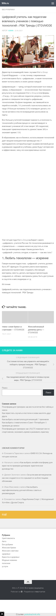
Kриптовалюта (8, 538)
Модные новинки (9, 560)
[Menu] (52, 3)
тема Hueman (40, 592)
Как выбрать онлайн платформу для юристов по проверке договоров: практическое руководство (27, 465)
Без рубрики (8, 9)
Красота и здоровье (10, 557)
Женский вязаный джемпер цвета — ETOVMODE (36, 330)
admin (10, 31)
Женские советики (10, 551)
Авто (4, 541)
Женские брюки (9, 547)
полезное (6, 563)
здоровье (6, 554)
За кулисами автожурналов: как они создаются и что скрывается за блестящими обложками (27, 478)
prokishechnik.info (32, 614)
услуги (5, 566)
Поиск (4, 388)
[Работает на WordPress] (21, 592)
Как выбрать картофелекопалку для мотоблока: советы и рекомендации (21, 490)
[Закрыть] (2, 614)
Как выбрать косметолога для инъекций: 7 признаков (25, 419)
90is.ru (5, 3)
